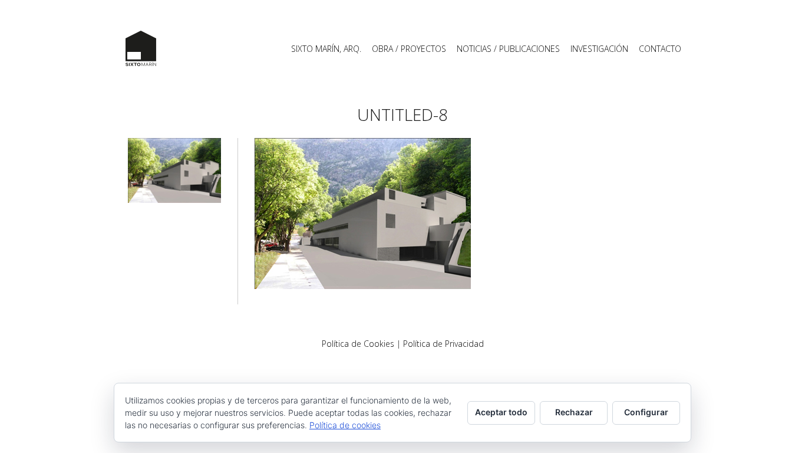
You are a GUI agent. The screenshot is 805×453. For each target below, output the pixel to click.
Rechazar (574, 412)
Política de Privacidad (443, 343)
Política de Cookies (358, 343)
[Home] (141, 48)
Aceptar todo (501, 412)
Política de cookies (345, 425)
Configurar (646, 412)
